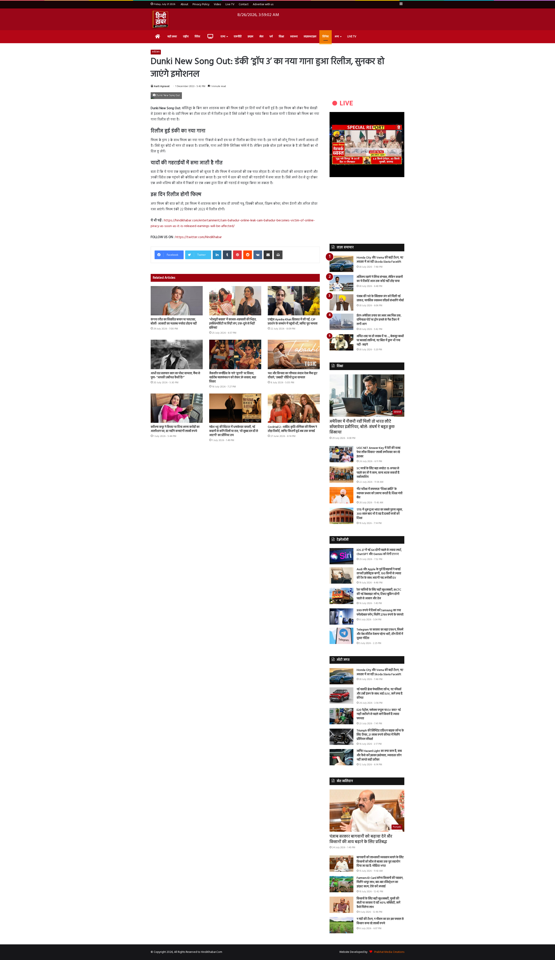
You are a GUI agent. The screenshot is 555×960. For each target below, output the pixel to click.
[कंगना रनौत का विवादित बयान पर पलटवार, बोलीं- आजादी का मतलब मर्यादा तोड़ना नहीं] (177, 300)
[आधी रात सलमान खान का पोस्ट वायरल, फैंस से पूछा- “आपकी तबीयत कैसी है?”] (177, 354)
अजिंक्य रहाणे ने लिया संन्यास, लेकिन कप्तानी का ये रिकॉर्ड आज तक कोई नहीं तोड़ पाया (380, 279)
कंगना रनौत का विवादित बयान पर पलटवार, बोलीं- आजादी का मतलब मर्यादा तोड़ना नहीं (174, 321)
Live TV (229, 4)
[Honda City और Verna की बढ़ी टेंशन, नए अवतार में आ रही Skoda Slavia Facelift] (341, 264)
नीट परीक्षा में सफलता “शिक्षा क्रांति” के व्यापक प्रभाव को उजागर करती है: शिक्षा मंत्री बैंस (379, 493)
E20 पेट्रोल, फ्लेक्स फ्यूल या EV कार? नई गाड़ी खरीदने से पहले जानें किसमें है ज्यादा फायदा (379, 714)
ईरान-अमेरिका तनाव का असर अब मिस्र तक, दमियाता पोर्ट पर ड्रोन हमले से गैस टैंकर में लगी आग (379, 320)
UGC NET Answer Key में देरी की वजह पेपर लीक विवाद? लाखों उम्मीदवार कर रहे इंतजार (378, 452)
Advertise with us (263, 4)
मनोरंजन (156, 52)
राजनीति (238, 36)
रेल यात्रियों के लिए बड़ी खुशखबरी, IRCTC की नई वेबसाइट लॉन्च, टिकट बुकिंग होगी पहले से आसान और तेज (379, 594)
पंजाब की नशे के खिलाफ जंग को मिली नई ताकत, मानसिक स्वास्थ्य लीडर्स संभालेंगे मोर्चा (380, 298)
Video (217, 4)
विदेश (197, 36)
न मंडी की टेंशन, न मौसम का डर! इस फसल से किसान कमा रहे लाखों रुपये (380, 921)
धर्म (271, 36)
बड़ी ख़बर (172, 36)
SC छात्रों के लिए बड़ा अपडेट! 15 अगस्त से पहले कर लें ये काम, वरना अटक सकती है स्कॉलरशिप (378, 472)
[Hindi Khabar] (160, 19)
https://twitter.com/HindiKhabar (198, 237)
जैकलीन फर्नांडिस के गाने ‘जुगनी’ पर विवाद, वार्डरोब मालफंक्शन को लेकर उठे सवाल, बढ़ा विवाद (232, 377)
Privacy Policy (201, 4)
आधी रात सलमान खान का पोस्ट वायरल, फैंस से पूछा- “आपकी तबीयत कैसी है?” (175, 375)
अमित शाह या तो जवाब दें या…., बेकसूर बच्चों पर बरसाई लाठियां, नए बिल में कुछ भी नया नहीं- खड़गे (380, 340)
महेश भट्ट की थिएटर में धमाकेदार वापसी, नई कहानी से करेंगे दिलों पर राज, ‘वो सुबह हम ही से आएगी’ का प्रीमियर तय (233, 431)
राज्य (222, 36)
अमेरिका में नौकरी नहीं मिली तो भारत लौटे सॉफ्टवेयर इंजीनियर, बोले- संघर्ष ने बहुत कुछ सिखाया (362, 427)
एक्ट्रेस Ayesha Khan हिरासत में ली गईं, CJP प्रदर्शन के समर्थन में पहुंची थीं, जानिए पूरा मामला (292, 321)
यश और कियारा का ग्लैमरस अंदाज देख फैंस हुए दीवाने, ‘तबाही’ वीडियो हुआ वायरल (292, 375)
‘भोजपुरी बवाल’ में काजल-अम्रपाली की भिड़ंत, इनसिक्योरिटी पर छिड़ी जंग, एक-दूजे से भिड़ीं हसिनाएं (232, 323)
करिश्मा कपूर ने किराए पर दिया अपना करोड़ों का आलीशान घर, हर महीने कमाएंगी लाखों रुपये (175, 429)
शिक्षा (281, 36)
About (184, 4)
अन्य (337, 36)
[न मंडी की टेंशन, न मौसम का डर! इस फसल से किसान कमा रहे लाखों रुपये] (341, 925)
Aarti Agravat (162, 86)
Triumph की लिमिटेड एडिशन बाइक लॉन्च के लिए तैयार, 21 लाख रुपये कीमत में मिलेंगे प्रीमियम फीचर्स (380, 735)
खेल (261, 36)
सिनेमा (325, 36)
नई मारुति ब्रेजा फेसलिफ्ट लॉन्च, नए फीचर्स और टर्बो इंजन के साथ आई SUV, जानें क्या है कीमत (379, 693)
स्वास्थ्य (294, 36)
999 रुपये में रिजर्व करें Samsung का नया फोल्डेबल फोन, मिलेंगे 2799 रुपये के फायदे (380, 612)
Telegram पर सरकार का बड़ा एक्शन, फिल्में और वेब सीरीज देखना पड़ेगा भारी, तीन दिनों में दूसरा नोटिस (380, 634)
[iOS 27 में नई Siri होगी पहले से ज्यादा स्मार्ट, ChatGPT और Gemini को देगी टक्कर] (341, 556)
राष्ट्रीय (186, 36)
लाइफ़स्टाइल (310, 36)
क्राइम (250, 36)
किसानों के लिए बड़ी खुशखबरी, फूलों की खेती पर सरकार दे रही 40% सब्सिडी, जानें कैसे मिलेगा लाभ (378, 903)
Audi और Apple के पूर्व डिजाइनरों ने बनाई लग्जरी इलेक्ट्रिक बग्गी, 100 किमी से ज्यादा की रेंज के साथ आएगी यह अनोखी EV (379, 573)
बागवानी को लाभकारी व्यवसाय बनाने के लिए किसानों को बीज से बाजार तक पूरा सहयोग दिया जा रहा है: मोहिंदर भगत (380, 861)
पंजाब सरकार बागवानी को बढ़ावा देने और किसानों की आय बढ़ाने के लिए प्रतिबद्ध (361, 839)
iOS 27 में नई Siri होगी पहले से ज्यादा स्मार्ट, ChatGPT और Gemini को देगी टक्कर (379, 552)
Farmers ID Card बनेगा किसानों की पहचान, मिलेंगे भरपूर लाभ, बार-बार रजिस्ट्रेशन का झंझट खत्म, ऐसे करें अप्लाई (380, 882)
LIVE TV (351, 36)
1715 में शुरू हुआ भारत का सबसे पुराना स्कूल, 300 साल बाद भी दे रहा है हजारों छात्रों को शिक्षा (380, 514)
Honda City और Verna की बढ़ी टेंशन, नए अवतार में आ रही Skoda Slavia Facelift (380, 260)
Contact (243, 4)
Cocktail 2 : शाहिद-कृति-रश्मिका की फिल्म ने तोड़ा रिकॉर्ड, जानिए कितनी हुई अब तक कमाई (292, 429)
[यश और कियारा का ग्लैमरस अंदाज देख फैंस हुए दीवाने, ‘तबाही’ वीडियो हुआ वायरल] (294, 354)
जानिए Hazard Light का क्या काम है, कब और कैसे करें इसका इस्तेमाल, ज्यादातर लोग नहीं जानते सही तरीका (379, 755)
